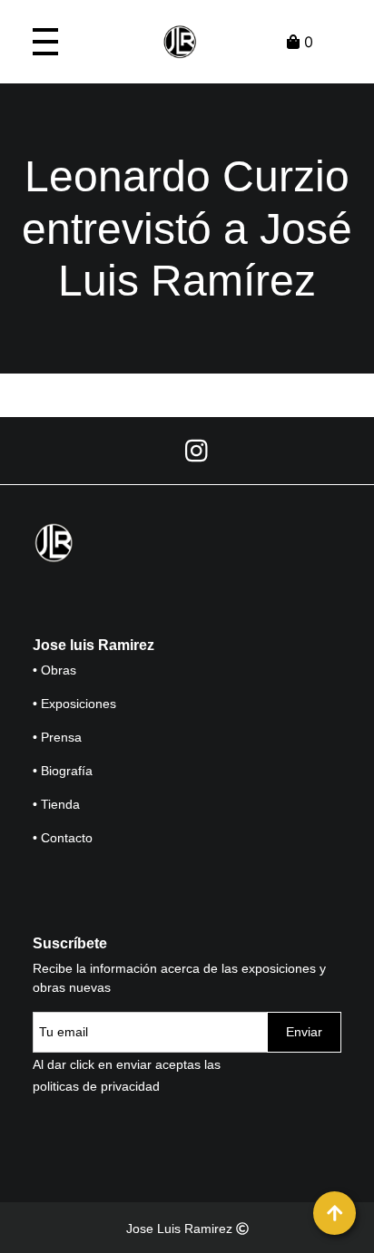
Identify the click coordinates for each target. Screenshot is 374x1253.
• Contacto (63, 837)
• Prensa (57, 737)
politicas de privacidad (96, 1086)
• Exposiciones (74, 703)
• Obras (54, 670)
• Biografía (63, 770)
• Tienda (56, 804)
